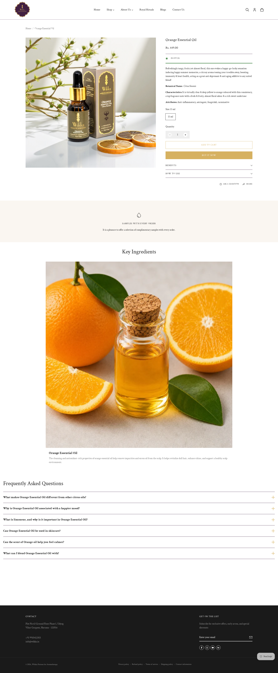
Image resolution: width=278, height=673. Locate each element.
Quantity (170, 126)
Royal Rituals (146, 9)
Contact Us (178, 9)
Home (97, 9)
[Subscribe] (250, 637)
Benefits (171, 165)
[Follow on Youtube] (212, 647)
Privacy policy (123, 664)
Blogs (163, 9)
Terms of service (152, 664)
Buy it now (209, 155)
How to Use (173, 173)
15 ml (170, 116)
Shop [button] (109, 9)
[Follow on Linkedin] (218, 647)
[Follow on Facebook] (201, 647)
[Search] (247, 9)
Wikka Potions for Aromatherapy (44, 664)
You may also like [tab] (139, 582)
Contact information (183, 664)
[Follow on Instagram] (207, 647)
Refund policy (137, 664)
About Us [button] (126, 9)
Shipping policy (167, 664)
